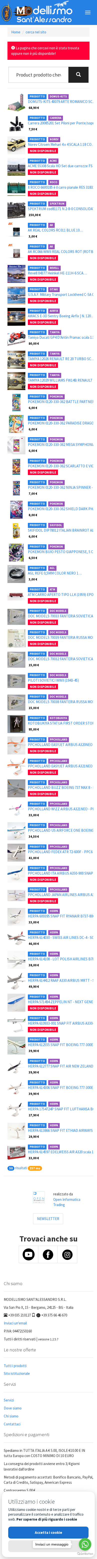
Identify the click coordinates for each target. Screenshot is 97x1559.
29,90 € (34, 1137)
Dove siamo (13, 1408)
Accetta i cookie (48, 1532)
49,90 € (34, 986)
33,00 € (34, 815)
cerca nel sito (36, 32)
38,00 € (34, 965)
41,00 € (34, 858)
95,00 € (34, 729)
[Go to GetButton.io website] (85, 1554)
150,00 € (35, 215)
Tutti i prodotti (15, 1365)
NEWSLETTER (48, 1218)
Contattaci (12, 1424)
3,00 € (33, 236)
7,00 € (33, 493)
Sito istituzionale (17, 1373)
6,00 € (33, 408)
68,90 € (34, 108)
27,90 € (34, 1115)
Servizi (9, 1400)
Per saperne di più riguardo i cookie (46, 1519)
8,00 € (33, 515)
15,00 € (34, 665)
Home (15, 32)
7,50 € (33, 129)
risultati (21, 1167)
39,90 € (34, 1051)
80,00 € (34, 343)
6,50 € (33, 558)
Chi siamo (11, 1416)
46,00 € (34, 944)
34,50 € (34, 836)
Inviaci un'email (15, 1323)
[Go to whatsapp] (85, 1544)
